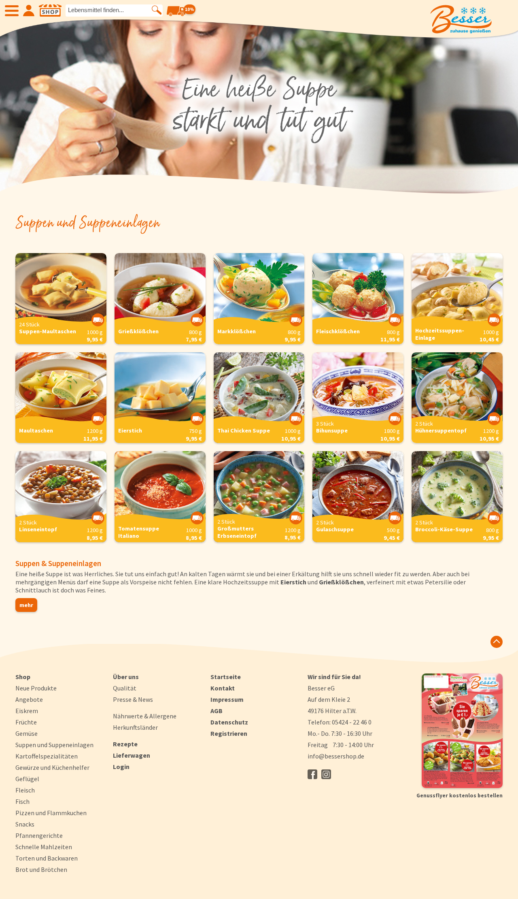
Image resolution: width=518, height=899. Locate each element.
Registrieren (228, 733)
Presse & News (133, 699)
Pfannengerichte (39, 835)
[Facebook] (312, 774)
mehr (26, 605)
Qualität (124, 688)
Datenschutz (229, 722)
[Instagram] (326, 774)
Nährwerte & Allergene (144, 716)
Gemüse (26, 733)
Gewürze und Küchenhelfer (52, 767)
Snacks (24, 824)
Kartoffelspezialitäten (46, 756)
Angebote (29, 699)
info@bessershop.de (336, 756)
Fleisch (25, 790)
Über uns (126, 677)
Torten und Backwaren (46, 858)
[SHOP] (50, 10)
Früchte (26, 722)
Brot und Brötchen (41, 869)
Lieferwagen (131, 755)
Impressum (227, 699)
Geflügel (27, 779)
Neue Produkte (36, 688)
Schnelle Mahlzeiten (43, 847)
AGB (216, 711)
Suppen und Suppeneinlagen (54, 745)
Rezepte (125, 744)
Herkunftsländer (135, 727)
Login (121, 767)
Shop (22, 677)
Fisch (22, 801)
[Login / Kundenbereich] (29, 10)
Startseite (225, 677)
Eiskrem (26, 711)
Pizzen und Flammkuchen (51, 813)
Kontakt (222, 688)
